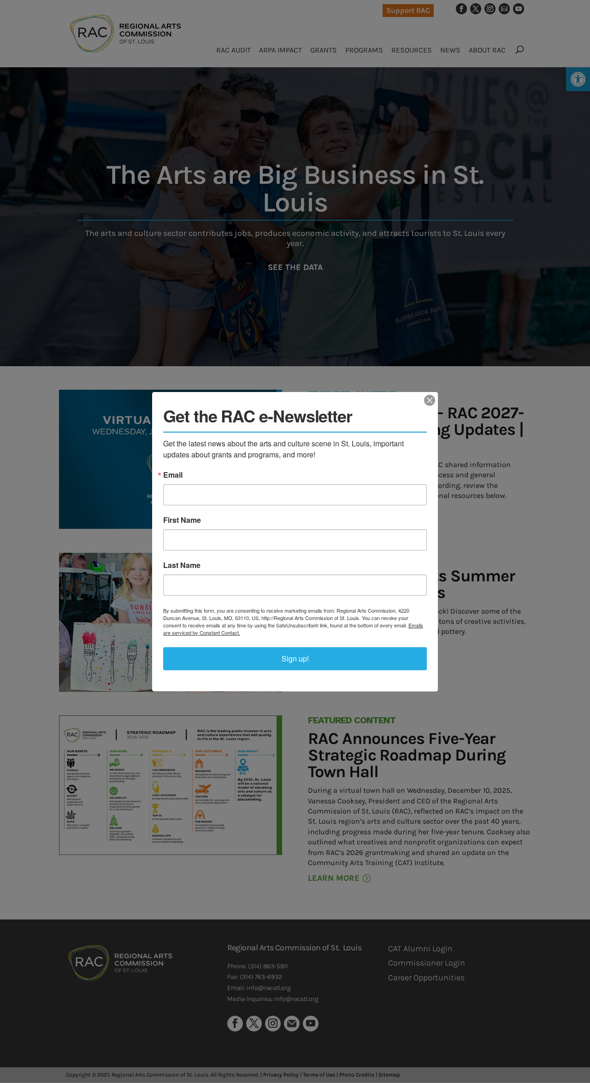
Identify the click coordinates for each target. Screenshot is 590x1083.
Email (173, 475)
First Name (182, 520)
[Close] (429, 400)
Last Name (182, 565)
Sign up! (295, 658)
